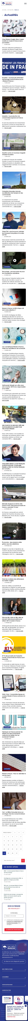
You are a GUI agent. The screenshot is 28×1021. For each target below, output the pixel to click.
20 (8, 849)
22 (16, 849)
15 (8, 845)
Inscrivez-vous (11, 1016)
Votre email (14, 913)
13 (20, 840)
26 (12, 853)
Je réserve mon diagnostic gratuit (14, 961)
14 (4, 845)
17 (16, 845)
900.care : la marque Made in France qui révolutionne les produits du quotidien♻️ (13, 887)
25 (8, 853)
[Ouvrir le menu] (25, 3)
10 (8, 840)
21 (12, 849)
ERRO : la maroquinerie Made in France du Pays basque (14, 872)
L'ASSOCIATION (6, 990)
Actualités (7, 34)
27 (16, 853)
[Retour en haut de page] (25, 944)
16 (12, 845)
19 (4, 849)
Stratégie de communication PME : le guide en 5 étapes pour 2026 (13, 879)
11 (12, 840)
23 (20, 849)
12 (16, 840)
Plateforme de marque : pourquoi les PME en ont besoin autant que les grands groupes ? (13, 896)
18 (20, 845)
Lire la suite (19, 52)
